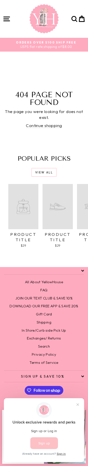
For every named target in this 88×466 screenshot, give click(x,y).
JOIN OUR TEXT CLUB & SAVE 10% (44, 298)
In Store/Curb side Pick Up (44, 330)
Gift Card (44, 314)
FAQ (43, 290)
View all (44, 172)
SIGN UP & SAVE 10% (42, 376)
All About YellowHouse (44, 282)
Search (44, 346)
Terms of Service (44, 362)
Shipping (44, 322)
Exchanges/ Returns (44, 338)
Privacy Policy (44, 354)
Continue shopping (44, 125)
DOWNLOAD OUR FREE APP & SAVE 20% (44, 306)
